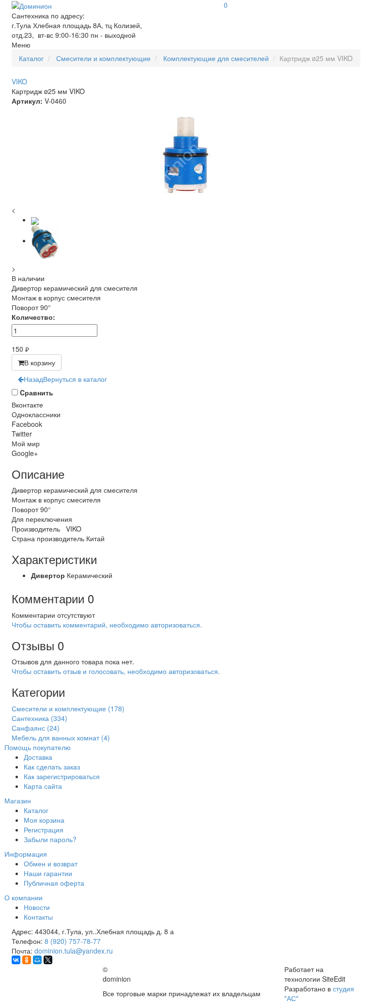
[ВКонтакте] (16, 960)
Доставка (38, 757)
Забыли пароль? (50, 839)
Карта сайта (43, 786)
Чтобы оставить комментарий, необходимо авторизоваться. (107, 624)
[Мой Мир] (37, 960)
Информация (25, 854)
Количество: (33, 317)
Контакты (38, 917)
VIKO (19, 81)
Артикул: (27, 101)
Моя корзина (44, 820)
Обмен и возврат (51, 863)
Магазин (17, 800)
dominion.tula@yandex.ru (73, 951)
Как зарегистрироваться (62, 776)
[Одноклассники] (26, 960)
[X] (48, 960)
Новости (37, 907)
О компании (23, 897)
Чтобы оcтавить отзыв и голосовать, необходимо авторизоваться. (116, 671)
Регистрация (43, 829)
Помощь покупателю (37, 747)
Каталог (36, 810)
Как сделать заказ (52, 766)
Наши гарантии (48, 873)
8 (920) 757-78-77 (73, 941)
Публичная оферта (54, 883)
